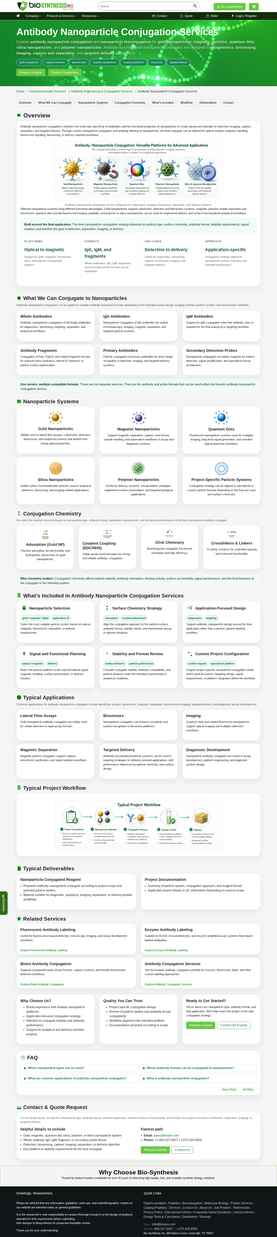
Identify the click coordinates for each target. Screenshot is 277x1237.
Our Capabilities (231, 6)
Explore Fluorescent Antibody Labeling (43, 950)
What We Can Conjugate (55, 102)
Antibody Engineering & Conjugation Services (101, 91)
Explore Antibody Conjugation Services (168, 984)
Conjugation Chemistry (130, 102)
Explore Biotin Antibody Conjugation (42, 984)
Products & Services (60, 16)
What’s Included (163, 102)
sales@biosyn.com (166, 1135)
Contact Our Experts (233, 1025)
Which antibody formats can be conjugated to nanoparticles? (190, 1068)
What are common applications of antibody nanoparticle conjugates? (77, 1078)
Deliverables (208, 102)
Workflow (186, 102)
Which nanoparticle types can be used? (56, 1068)
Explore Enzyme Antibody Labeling (166, 950)
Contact (228, 102)
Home (20, 91)
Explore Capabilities (64, 72)
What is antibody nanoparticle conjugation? (178, 1078)
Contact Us (182, 1149)
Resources (89, 16)
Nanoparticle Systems (93, 102)
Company (32, 16)
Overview (25, 102)
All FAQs (248, 1089)
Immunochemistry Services (48, 91)
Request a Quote (31, 72)
